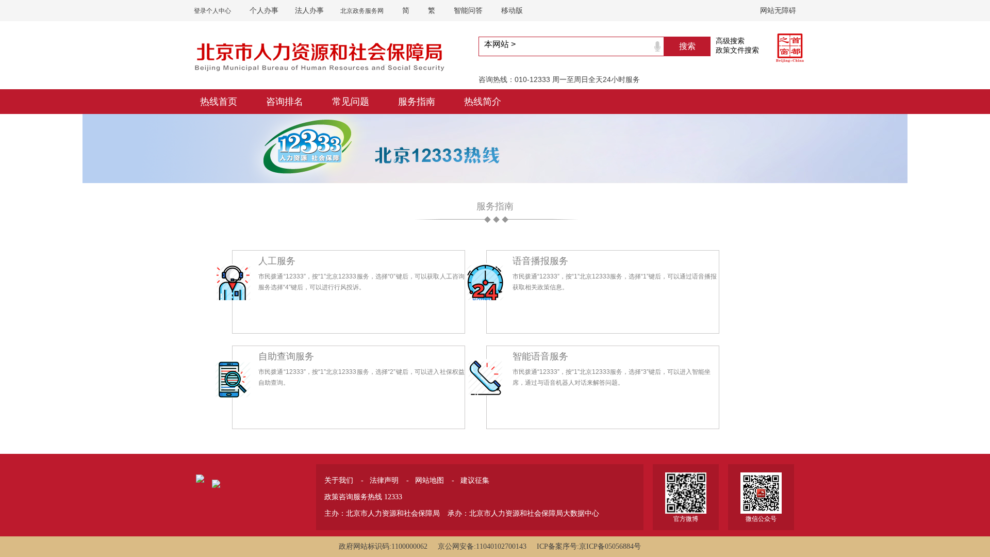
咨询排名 (284, 101)
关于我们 (338, 480)
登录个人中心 (212, 10)
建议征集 (474, 480)
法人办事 (309, 10)
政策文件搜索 (737, 50)
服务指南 (416, 101)
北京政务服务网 (362, 10)
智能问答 (468, 10)
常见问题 (350, 101)
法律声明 (384, 480)
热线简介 (482, 101)
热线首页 (218, 101)
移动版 (512, 10)
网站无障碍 (778, 10)
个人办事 (264, 10)
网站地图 (429, 480)
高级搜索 (730, 41)
